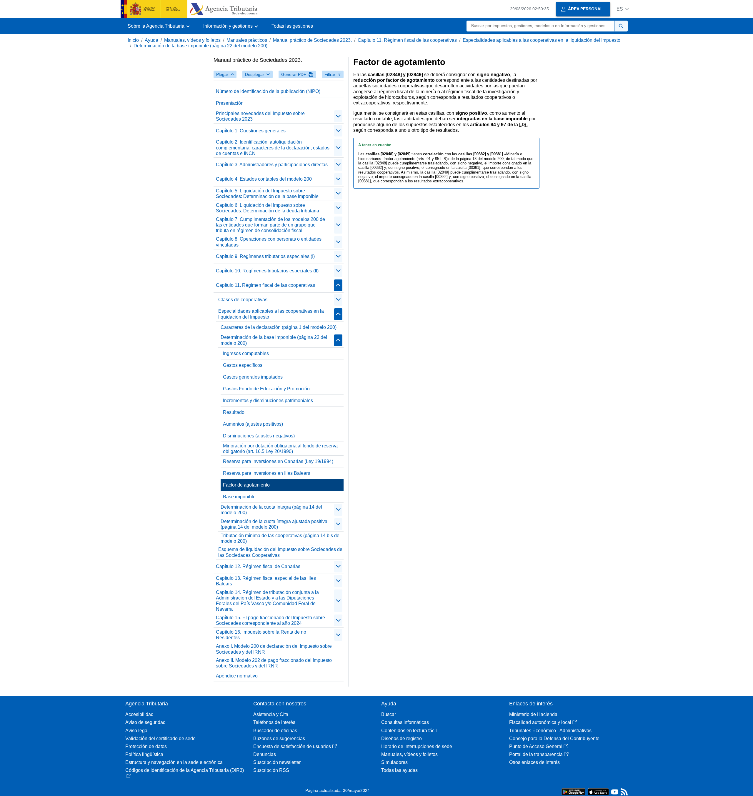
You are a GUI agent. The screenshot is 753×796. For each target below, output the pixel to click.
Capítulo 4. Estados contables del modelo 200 (264, 178)
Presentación (230, 103)
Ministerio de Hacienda (533, 714)
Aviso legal (137, 730)
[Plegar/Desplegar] (338, 116)
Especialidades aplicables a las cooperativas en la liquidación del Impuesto (541, 40)
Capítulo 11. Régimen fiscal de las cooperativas (407, 40)
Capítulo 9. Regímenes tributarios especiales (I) (265, 256)
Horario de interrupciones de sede (416, 746)
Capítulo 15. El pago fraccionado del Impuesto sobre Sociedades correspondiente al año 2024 (270, 620)
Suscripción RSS (271, 770)
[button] (622, 9)
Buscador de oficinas (275, 730)
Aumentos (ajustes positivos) (253, 424)
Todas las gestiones (292, 26)
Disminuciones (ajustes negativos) (259, 435)
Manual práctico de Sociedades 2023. (312, 40)
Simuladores (394, 762)
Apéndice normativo (237, 675)
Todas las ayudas (399, 770)
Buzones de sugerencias (279, 738)
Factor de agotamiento (246, 484)
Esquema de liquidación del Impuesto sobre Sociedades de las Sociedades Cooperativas (280, 552)
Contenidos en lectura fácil (409, 730)
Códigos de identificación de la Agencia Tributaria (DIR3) (184, 770)
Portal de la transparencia (536, 754)
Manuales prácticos (246, 40)
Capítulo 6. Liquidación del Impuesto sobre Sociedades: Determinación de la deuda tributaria (267, 208)
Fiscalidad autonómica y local (540, 722)
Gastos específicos (242, 365)
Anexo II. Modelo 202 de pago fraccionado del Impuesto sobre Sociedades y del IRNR (274, 663)
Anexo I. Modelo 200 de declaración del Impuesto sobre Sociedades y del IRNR (274, 649)
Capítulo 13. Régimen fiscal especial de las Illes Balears (266, 581)
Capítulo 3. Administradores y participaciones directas (272, 164)
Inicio (133, 40)
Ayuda (151, 40)
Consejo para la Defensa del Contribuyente (554, 738)
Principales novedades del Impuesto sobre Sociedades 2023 (260, 116)
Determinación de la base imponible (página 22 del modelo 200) (200, 45)
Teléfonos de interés (274, 722)
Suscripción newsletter (277, 762)
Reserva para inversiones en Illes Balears (266, 473)
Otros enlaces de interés (534, 762)
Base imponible (239, 496)
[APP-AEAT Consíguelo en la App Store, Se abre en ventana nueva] (598, 791)
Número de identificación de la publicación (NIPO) (268, 91)
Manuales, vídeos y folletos (192, 40)
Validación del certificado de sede (160, 738)
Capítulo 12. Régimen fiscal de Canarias (258, 566)
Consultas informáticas (405, 722)
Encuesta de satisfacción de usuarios (292, 746)
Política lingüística (144, 754)
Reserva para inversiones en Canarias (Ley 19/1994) (278, 461)
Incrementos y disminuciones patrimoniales (268, 400)
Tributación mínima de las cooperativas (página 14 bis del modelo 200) (281, 538)
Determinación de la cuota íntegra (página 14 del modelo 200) (271, 509)
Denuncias (264, 754)
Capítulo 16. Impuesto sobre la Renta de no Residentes (261, 635)
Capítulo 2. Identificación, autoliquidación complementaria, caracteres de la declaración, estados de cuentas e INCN (272, 147)
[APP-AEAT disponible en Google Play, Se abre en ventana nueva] (573, 791)
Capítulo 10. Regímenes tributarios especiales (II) (267, 270)
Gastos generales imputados (253, 376)
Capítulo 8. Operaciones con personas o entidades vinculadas (268, 242)
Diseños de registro (401, 738)
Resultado (233, 412)
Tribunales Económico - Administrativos (550, 730)
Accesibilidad (139, 714)
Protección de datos (146, 746)
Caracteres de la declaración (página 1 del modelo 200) (278, 327)
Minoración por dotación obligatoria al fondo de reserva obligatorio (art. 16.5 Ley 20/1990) (280, 448)
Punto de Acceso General (535, 746)
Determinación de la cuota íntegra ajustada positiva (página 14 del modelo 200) (274, 524)
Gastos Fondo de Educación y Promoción (266, 388)
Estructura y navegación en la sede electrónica (174, 762)
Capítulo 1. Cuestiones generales (251, 130)
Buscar (388, 714)
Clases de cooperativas (242, 299)
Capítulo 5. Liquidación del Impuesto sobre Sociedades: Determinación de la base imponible (267, 193)
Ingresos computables (246, 353)
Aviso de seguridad (145, 722)
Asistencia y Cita (270, 714)
